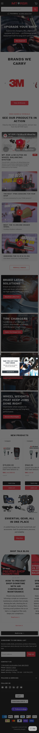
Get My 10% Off (10, 371)
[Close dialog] (37, 358)
